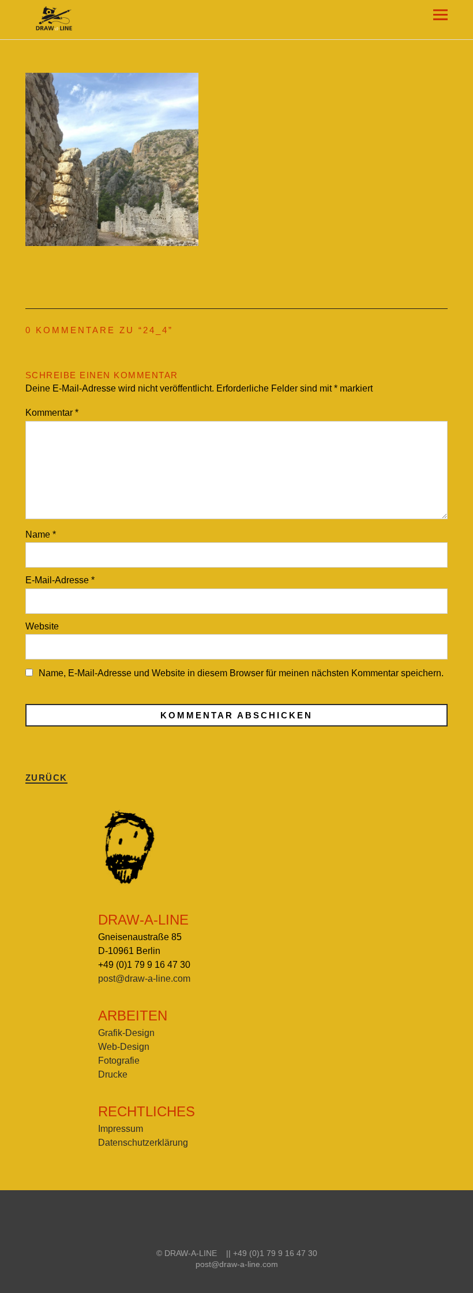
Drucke (112, 1074)
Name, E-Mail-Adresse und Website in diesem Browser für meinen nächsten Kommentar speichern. (241, 673)
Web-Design (123, 1047)
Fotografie (119, 1060)
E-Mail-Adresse (60, 580)
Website (42, 626)
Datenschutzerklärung (143, 1142)
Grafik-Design (126, 1033)
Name (40, 534)
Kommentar (51, 413)
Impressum (120, 1129)
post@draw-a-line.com (144, 978)
